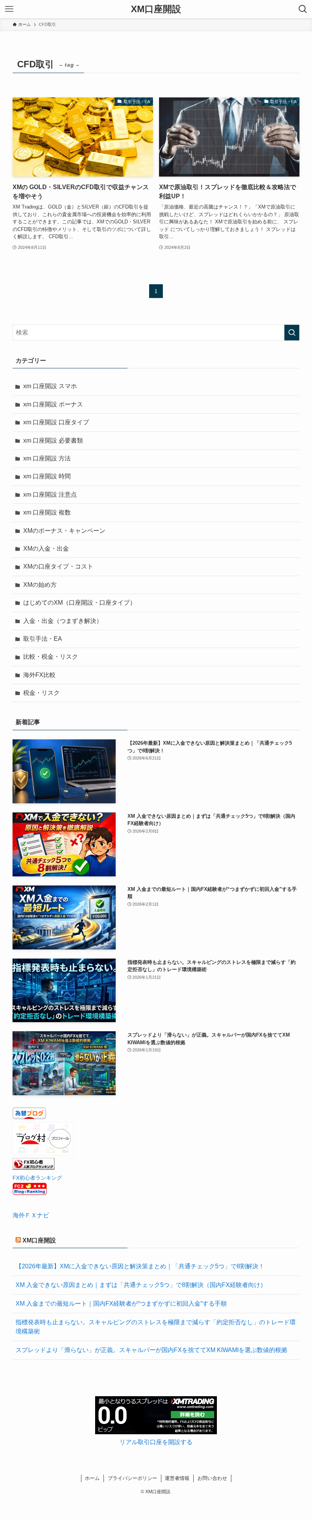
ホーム (92, 1478)
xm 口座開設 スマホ (50, 386)
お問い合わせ (212, 1478)
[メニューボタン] (9, 9)
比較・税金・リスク (50, 656)
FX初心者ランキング (37, 1178)
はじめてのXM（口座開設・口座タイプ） (79, 602)
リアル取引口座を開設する (156, 1442)
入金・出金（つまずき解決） (62, 621)
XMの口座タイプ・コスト (58, 566)
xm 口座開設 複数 (47, 512)
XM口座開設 (156, 9)
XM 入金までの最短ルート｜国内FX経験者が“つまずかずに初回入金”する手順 (121, 1303)
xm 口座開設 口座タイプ (56, 422)
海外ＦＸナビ (31, 1215)
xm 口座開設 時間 (47, 476)
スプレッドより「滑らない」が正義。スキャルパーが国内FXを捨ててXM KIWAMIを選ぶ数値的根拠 (151, 1350)
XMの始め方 (40, 584)
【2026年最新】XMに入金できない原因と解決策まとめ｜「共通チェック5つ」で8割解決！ (140, 1266)
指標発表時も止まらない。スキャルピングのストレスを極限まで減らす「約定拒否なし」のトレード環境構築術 (156, 1327)
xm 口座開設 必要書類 (53, 440)
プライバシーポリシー (132, 1478)
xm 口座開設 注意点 (50, 494)
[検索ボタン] (303, 9)
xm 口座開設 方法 (47, 458)
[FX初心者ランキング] (33, 1167)
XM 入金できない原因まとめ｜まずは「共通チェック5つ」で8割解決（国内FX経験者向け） (141, 1285)
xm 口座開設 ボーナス (53, 404)
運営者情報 (177, 1478)
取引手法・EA (42, 638)
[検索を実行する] (291, 333)
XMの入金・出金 (46, 548)
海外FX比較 (39, 675)
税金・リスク (41, 693)
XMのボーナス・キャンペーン (64, 530)
